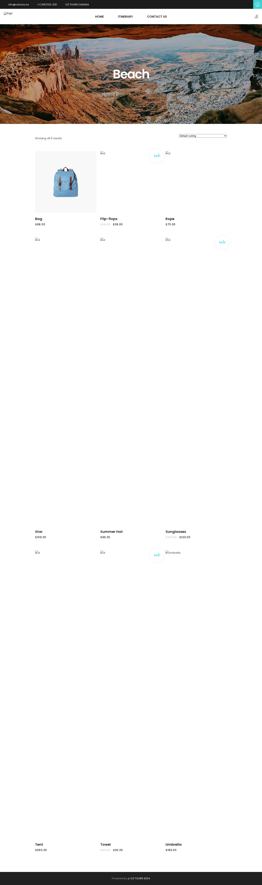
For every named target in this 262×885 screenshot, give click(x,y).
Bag (38, 218)
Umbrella (174, 844)
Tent (39, 844)
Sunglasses (176, 531)
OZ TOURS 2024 (140, 878)
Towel (105, 844)
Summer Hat (111, 531)
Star (39, 531)
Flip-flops (108, 218)
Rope (170, 218)
